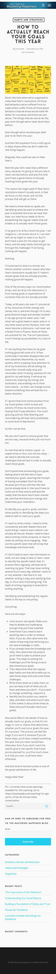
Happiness (11, 873)
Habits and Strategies (28, 20)
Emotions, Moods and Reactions (22, 862)
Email (7, 829)
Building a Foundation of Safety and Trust (27, 904)
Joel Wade (20, 48)
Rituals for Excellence (16, 909)
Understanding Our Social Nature (23, 898)
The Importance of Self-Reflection (23, 892)
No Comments (28, 52)
